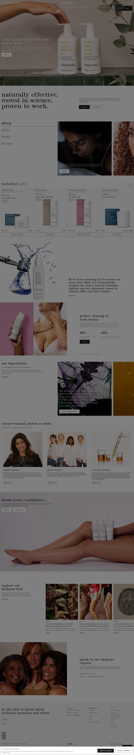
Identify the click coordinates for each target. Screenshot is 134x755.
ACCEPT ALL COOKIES (106, 750)
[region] (67, 750)
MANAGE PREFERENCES (124, 750)
